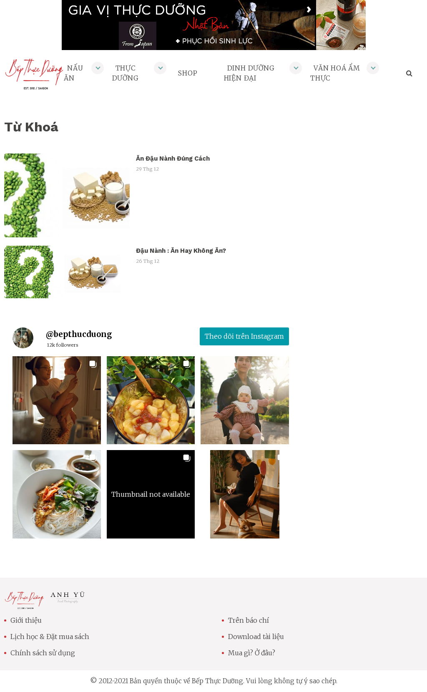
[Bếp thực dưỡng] (24, 604)
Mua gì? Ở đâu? (251, 653)
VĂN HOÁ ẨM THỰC (335, 73)
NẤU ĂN (73, 73)
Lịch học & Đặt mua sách (49, 636)
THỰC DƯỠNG (125, 73)
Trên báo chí (248, 620)
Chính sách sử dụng (42, 653)
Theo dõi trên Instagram (244, 336)
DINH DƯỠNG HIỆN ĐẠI (249, 73)
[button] (57, 400)
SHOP (187, 73)
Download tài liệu (256, 636)
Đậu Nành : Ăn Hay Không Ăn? (181, 250)
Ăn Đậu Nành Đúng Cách (173, 158)
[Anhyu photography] (68, 600)
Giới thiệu (26, 620)
